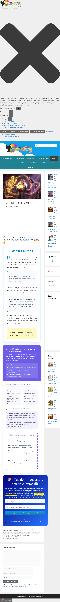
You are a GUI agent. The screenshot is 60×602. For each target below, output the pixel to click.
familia (11, 533)
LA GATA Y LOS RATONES (11, 538)
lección (32, 533)
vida (28, 535)
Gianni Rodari (22, 162)
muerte (9, 535)
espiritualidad (6, 533)
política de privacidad (35, 521)
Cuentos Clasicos (9, 529)
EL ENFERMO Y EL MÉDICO (11, 536)
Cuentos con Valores (19, 529)
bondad (23, 532)
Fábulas (53, 158)
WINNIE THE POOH (43, 158)
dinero (31, 237)
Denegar (12, 131)
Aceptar (4, 131)
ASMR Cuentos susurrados (47, 162)
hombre (23, 533)
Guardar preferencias (37, 131)
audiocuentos (17, 532)
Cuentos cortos (28, 529)
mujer (13, 535)
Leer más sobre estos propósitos (13, 127)
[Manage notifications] (3, 599)
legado (36, 533)
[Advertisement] (52, 326)
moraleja (5, 535)
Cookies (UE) (30, 167)
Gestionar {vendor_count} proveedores (15, 125)
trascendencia (18, 535)
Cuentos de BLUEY (8, 158)
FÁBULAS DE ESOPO (18, 530)
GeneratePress (39, 596)
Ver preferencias (23, 131)
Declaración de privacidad (11, 136)
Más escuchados (10, 162)
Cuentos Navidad (33, 162)
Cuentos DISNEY (31, 158)
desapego (33, 532)
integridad (27, 533)
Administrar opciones (10, 121)
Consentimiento (6, 600)
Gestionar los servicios (10, 123)
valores (24, 535)
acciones (27, 239)
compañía (27, 532)
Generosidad (17, 533)
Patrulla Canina (20, 158)
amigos (11, 532)
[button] (30, 53)
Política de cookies (9, 134)
